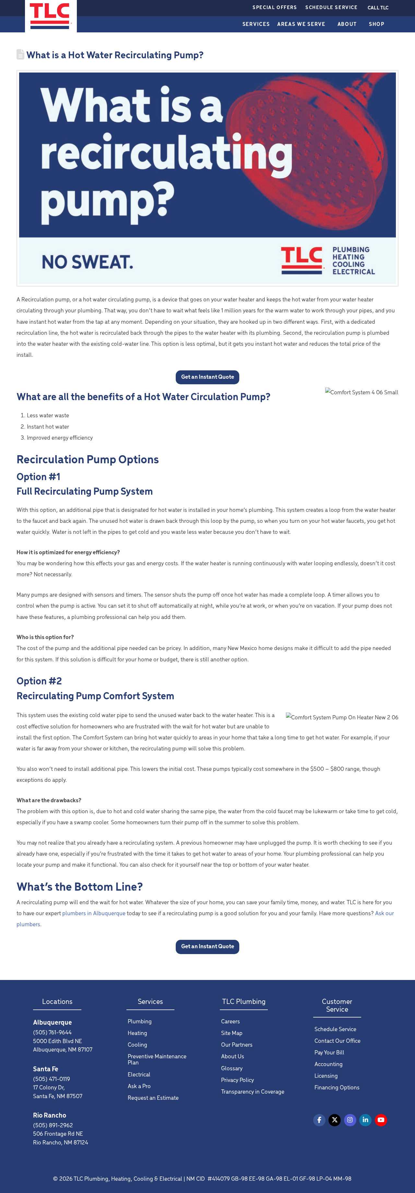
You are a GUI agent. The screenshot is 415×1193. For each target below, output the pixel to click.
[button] (378, 8)
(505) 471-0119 (51, 1079)
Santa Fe (45, 1069)
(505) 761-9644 (52, 1033)
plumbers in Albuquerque (93, 914)
